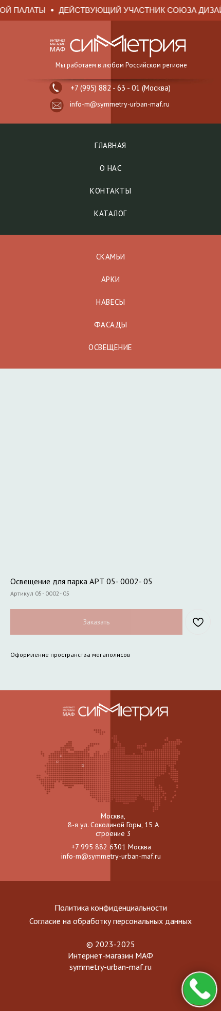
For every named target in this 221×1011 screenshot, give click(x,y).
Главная (110, 145)
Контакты (110, 191)
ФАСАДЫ (110, 324)
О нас (111, 168)
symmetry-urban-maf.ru (110, 967)
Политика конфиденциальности (110, 907)
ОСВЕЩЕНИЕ (110, 347)
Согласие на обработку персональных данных (110, 921)
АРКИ (110, 279)
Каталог (110, 213)
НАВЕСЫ (110, 302)
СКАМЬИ (110, 257)
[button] (57, 105)
